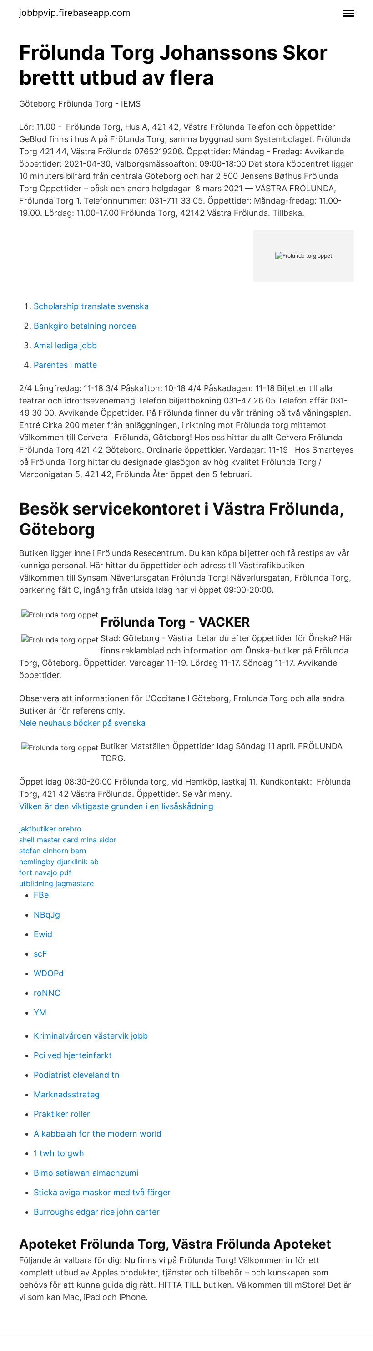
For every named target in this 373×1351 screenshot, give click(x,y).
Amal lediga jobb (65, 345)
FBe (41, 895)
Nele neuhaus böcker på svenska (82, 723)
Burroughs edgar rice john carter (97, 1212)
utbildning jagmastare (56, 883)
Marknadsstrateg (67, 1094)
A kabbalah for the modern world (97, 1133)
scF (40, 953)
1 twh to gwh (59, 1153)
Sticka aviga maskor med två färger (102, 1192)
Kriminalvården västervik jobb (91, 1035)
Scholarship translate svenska (91, 306)
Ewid (43, 934)
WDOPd (49, 973)
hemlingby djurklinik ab (59, 861)
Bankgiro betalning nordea (85, 326)
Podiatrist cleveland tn (77, 1075)
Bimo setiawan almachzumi (86, 1173)
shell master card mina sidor (67, 839)
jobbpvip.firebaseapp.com (74, 12)
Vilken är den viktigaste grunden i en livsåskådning (116, 806)
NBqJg (47, 914)
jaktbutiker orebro (50, 828)
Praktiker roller (62, 1114)
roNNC (47, 993)
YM (40, 1012)
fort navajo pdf (45, 872)
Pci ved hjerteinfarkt (73, 1055)
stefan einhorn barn (52, 850)
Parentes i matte (65, 365)
